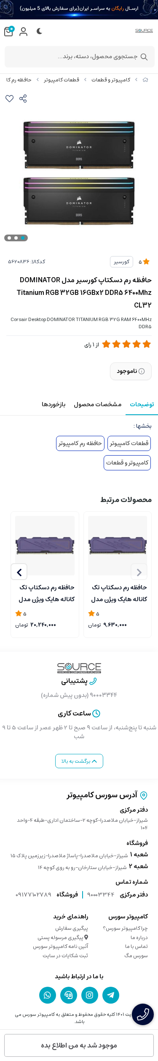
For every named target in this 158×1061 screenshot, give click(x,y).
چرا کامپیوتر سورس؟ (125, 928)
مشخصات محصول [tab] (97, 405)
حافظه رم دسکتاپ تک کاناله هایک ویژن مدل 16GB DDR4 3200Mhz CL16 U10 (45, 593)
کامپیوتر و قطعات (110, 80)
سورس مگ (136, 955)
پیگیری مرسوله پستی (60, 937)
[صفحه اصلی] (145, 80)
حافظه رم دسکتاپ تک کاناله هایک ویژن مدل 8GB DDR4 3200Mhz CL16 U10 (118, 593)
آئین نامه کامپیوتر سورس (60, 946)
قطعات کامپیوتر (61, 80)
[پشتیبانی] (69, 995)
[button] (19, 571)
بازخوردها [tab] (53, 405)
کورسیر (121, 261)
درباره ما (139, 937)
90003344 (101, 895)
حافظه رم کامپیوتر (80, 443)
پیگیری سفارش (71, 928)
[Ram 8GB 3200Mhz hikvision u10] (117, 545)
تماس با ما (136, 946)
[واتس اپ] (48, 995)
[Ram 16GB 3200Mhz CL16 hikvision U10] (45, 545)
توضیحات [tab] (142, 405)
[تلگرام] (111, 995)
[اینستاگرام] (90, 995)
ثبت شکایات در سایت (65, 955)
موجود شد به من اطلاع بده (79, 1045)
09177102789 (33, 895)
